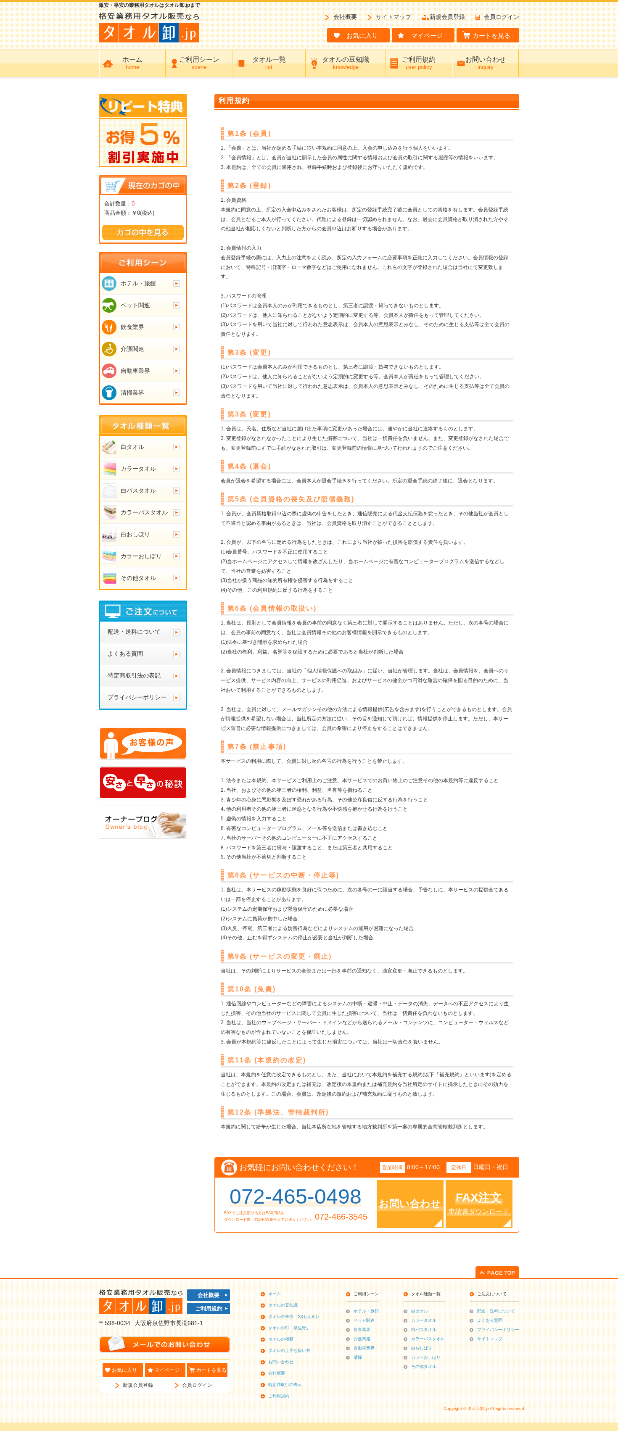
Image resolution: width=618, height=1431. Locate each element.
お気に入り (124, 1370)
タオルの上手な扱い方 (289, 1350)
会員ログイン (501, 16)
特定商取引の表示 (285, 1384)
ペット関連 (364, 1320)
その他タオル (423, 1366)
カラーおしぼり (426, 1357)
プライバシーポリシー (498, 1329)
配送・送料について (496, 1311)
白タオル (419, 1311)
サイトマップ (393, 16)
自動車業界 (364, 1348)
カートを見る (211, 1370)
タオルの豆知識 (283, 1305)
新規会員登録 (447, 16)
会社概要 (345, 16)
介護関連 (362, 1338)
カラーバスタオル (428, 1338)
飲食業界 (362, 1329)
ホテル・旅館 (366, 1311)
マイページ (167, 1370)
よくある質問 (489, 1320)
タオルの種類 (280, 1339)
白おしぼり (421, 1348)
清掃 (358, 1357)
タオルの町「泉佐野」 (289, 1328)
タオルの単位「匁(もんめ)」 (294, 1316)
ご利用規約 (208, 1308)
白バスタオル (423, 1329)
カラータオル (423, 1320)
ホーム (274, 1293)
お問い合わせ (280, 1362)
